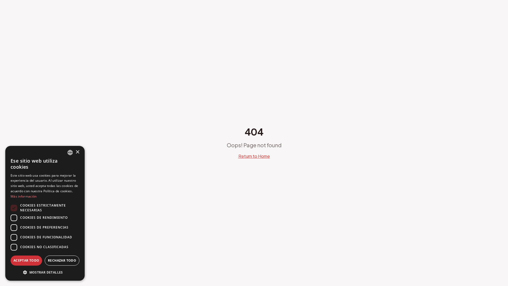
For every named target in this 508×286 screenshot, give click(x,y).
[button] (45, 272)
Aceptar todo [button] (26, 260)
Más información (24, 196)
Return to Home (254, 156)
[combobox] (70, 152)
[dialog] (45, 213)
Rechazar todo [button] (62, 260)
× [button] (77, 152)
